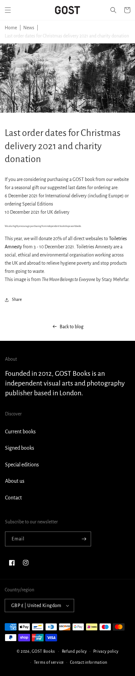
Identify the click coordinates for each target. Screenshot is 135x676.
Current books (20, 432)
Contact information (88, 662)
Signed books (19, 448)
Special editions (22, 465)
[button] (8, 10)
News (28, 27)
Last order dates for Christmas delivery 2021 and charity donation (67, 35)
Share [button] (17, 299)
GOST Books (43, 651)
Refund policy (74, 651)
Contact (13, 498)
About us (14, 481)
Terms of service (49, 662)
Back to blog (72, 326)
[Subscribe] (84, 539)
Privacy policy (106, 651)
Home (11, 27)
